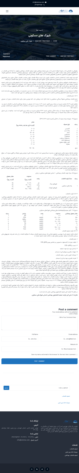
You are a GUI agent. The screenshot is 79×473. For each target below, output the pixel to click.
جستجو (6, 388)
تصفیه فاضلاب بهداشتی (71, 455)
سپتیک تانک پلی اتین (64, 403)
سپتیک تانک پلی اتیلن (71, 452)
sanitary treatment (42, 41)
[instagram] (32, 469)
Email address (73, 334)
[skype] (37, 469)
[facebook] (47, 469)
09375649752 (38, 5)
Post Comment (51, 56)
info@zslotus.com (39, 2)
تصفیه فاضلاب (66, 396)
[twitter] (42, 469)
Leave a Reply (73, 314)
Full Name (35, 334)
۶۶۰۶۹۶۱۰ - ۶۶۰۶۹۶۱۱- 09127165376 (22, 437)
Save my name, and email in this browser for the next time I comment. (53, 354)
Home (55, 41)
